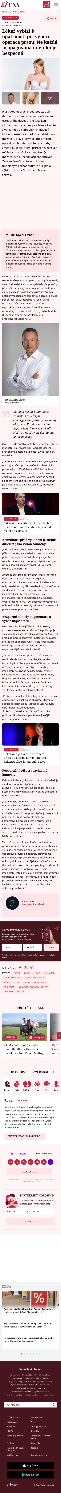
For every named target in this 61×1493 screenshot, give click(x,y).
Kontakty (34, 1431)
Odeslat (51, 947)
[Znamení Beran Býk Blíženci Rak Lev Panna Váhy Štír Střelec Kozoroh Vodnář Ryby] (32, 947)
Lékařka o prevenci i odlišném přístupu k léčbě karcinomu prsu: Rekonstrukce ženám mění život (26, 757)
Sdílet (50, 19)
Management (36, 1417)
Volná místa (12, 1422)
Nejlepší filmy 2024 (29, 1375)
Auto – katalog (46, 1381)
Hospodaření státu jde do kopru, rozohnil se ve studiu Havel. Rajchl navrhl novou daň (29, 1339)
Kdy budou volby (15, 1381)
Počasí (45, 1378)
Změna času (29, 1378)
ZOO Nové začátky (31, 1381)
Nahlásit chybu (13, 1455)
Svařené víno (45, 1385)
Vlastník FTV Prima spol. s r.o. (15, 1449)
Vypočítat (30, 1221)
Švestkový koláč (48, 1395)
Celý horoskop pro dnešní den (24, 1136)
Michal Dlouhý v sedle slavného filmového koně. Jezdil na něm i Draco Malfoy (23, 1049)
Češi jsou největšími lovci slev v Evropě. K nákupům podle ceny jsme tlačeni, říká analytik (28, 1310)
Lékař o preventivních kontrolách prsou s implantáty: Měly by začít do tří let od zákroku (28, 527)
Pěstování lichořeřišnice (21, 1391)
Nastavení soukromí (39, 1455)
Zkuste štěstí (29, 1171)
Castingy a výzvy (38, 1426)
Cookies (10, 1443)
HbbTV (10, 1431)
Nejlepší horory (45, 1375)
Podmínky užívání (15, 1435)
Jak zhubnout (15, 1375)
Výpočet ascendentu (41, 1391)
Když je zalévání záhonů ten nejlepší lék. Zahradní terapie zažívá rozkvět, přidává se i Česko (27, 1325)
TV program (17, 1378)
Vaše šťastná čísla (44, 1153)
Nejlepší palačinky (32, 1395)
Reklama (11, 1426)
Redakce (34, 1447)
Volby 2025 (33, 1385)
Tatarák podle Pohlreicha (26, 1388)
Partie (38, 1378)
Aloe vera (41, 1388)
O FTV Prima (12, 1417)
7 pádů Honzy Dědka (19, 1385)
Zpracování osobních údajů (40, 1437)
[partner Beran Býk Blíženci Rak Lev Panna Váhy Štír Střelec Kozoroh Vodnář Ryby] (43, 1211)
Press (32, 1422)
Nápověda (35, 1443)
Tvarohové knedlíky (15, 1395)
